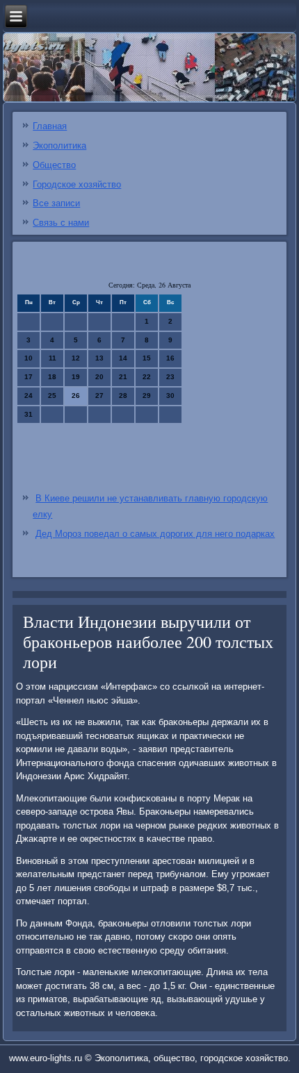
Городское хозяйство (77, 184)
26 (76, 395)
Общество (54, 165)
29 (147, 395)
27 (99, 395)
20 (99, 377)
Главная (50, 126)
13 (99, 358)
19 (76, 377)
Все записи (56, 203)
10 (28, 358)
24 (28, 395)
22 (147, 377)
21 (123, 377)
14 (123, 358)
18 (52, 377)
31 (28, 414)
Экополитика (59, 145)
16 (170, 358)
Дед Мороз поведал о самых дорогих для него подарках (155, 534)
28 (123, 395)
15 (147, 358)
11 (52, 358)
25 (52, 395)
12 (76, 358)
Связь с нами (61, 222)
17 (28, 377)
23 (170, 377)
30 (170, 395)
